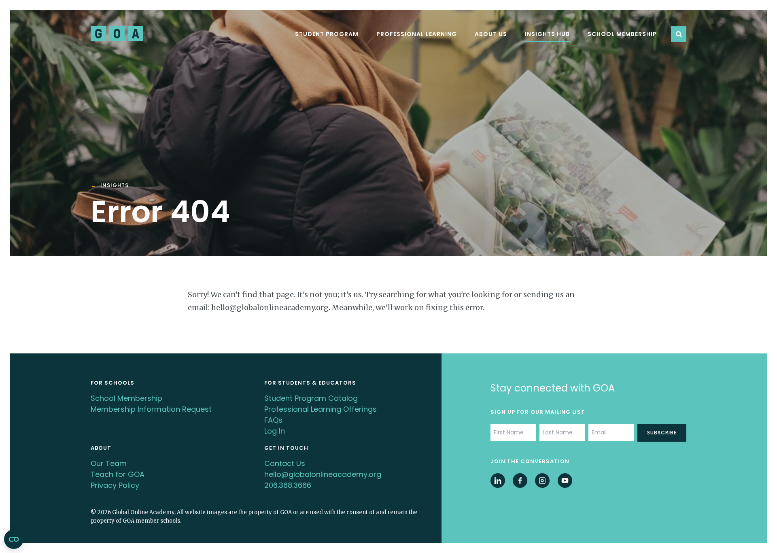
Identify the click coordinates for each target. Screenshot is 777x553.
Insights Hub (547, 34)
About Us (491, 34)
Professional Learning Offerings (320, 409)
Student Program (327, 34)
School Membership (622, 34)
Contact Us (284, 463)
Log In (274, 431)
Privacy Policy (115, 485)
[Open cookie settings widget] (13, 539)
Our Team (109, 463)
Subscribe (662, 432)
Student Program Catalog (311, 398)
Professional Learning (416, 34)
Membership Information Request (151, 409)
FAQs (273, 420)
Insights (114, 186)
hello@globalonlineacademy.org (322, 474)
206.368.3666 (287, 485)
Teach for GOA (117, 474)
